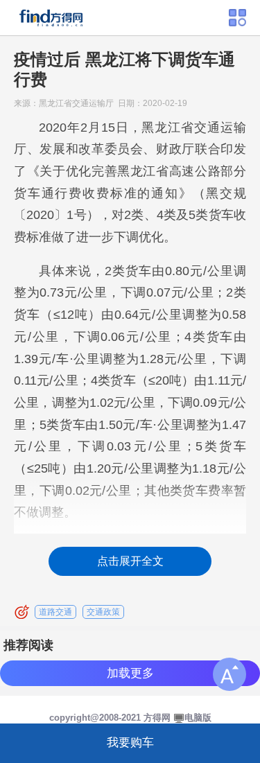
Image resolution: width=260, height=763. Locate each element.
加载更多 (130, 673)
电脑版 (197, 717)
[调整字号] (229, 674)
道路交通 (55, 612)
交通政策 (103, 612)
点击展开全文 (130, 561)
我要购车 (130, 742)
